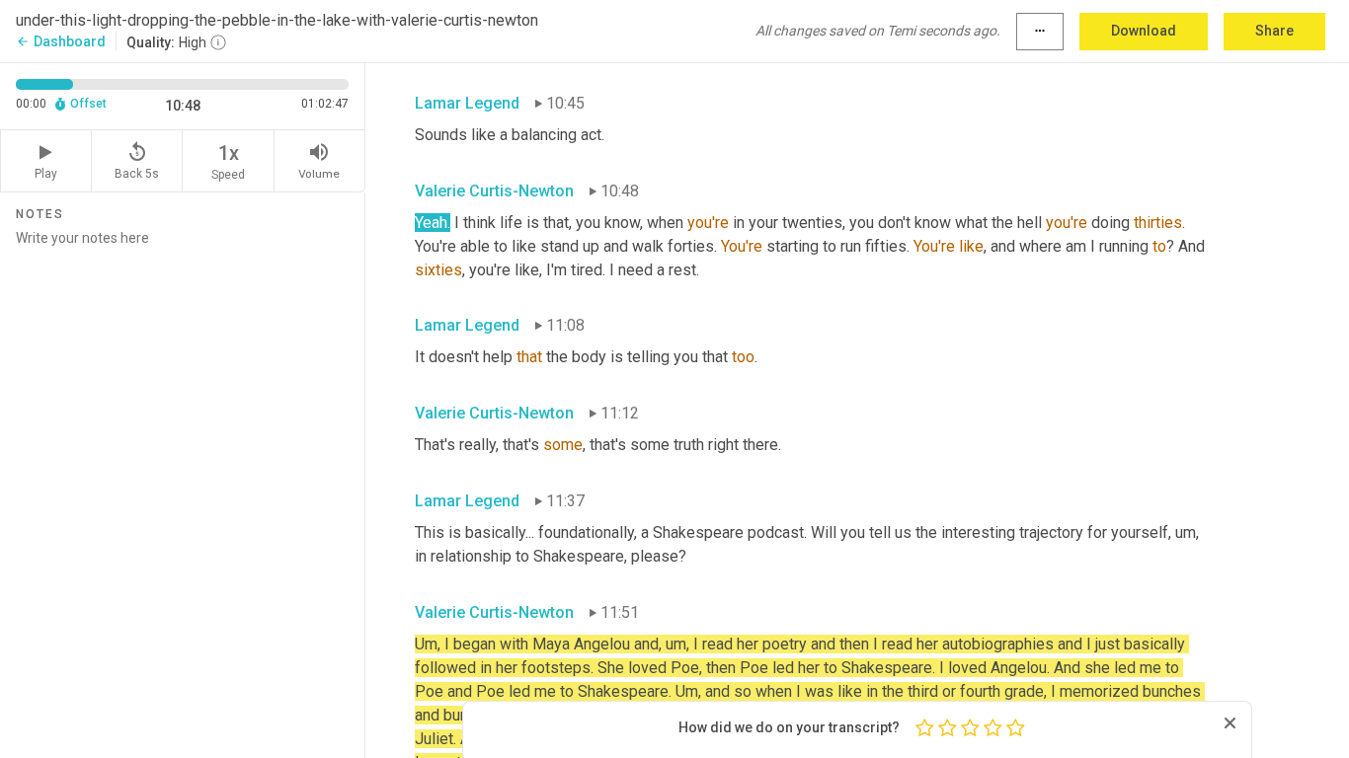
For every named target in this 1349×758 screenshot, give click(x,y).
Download (1143, 30)
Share (1274, 30)
